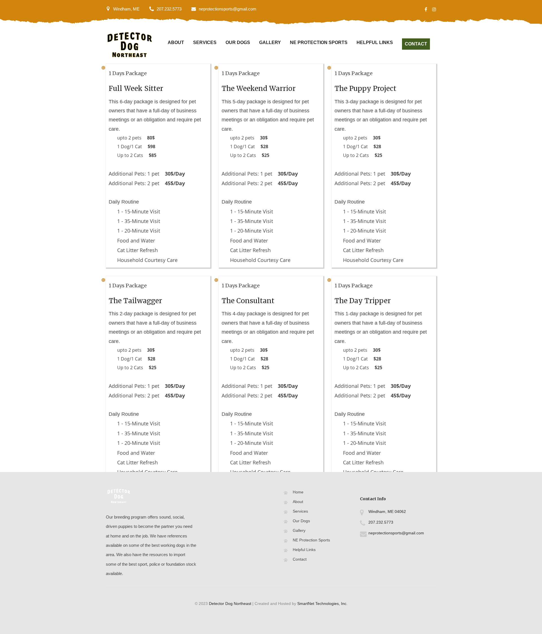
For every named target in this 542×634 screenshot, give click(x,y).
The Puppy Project (365, 88)
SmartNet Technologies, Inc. (322, 603)
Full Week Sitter (136, 88)
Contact (416, 43)
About (176, 42)
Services (205, 42)
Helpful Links (375, 42)
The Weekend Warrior (259, 88)
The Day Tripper (363, 300)
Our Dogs (238, 42)
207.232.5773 (169, 8)
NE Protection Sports (319, 42)
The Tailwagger (135, 300)
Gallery (270, 42)
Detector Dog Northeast (230, 603)
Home (298, 492)
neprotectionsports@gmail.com (227, 8)
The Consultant (248, 300)
